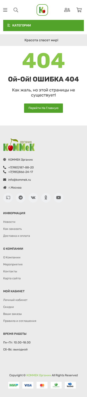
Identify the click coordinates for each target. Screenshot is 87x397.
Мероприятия (13, 264)
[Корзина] (79, 10)
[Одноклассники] (46, 198)
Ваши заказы (12, 314)
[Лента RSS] (8, 198)
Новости (9, 222)
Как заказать (12, 229)
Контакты (10, 271)
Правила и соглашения (19, 321)
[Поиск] (16, 10)
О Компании (11, 257)
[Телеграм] (20, 198)
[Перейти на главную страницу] (19, 144)
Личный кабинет (15, 300)
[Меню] (5, 10)
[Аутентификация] (67, 10)
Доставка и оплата (16, 236)
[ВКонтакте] (33, 198)
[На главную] (42, 10)
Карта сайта (12, 278)
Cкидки (8, 307)
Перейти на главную (43, 108)
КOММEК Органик (38, 375)
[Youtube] (58, 198)
